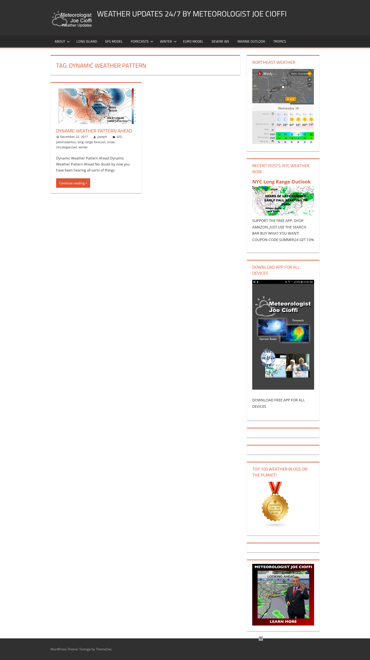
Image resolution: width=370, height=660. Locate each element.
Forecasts (140, 41)
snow (111, 142)
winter (83, 147)
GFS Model (114, 41)
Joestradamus (66, 142)
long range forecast (91, 142)
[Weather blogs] (275, 526)
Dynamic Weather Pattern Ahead (94, 130)
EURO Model (193, 41)
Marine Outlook (251, 41)
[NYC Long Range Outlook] (283, 214)
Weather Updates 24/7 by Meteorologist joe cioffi (192, 13)
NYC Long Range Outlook (281, 181)
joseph (102, 137)
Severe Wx (220, 41)
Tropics (279, 41)
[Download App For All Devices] (283, 388)
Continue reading (72, 183)
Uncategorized (66, 147)
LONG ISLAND (86, 41)
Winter (166, 41)
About (60, 41)
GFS (119, 137)
